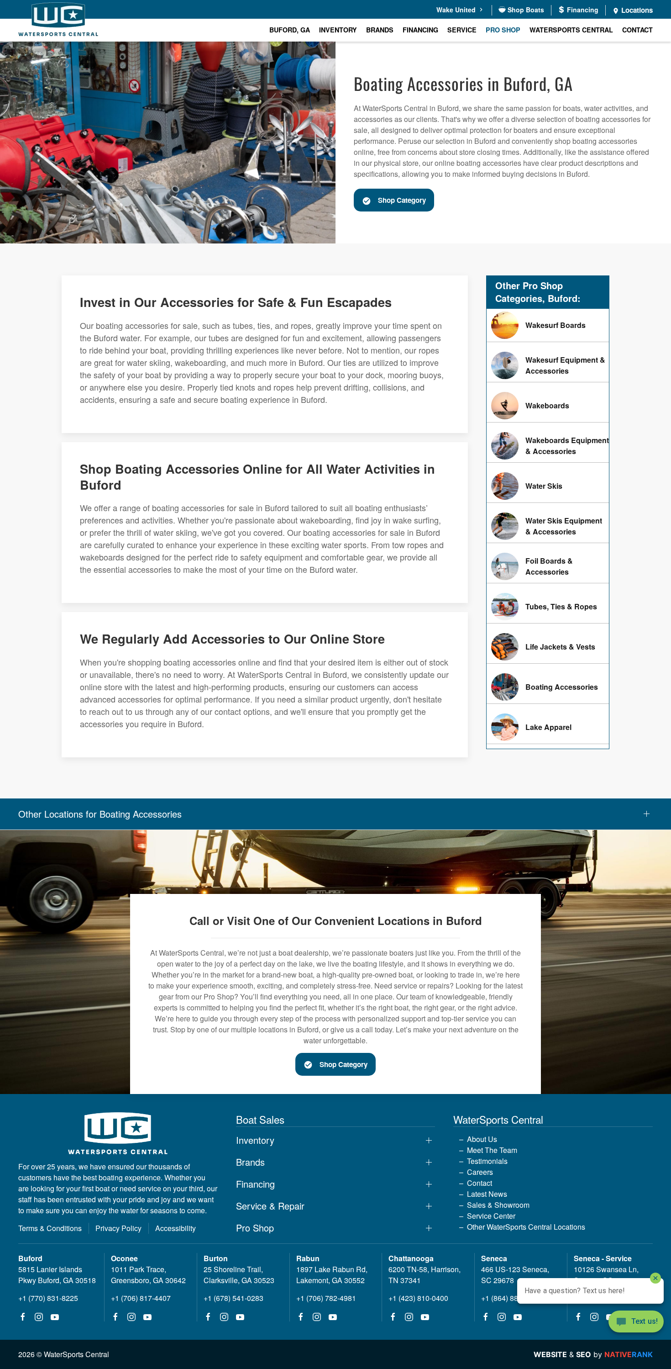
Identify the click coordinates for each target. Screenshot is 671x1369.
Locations (636, 10)
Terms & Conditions (50, 1228)
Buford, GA (289, 29)
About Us (482, 1139)
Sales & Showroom (498, 1205)
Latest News (487, 1194)
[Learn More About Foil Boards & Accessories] (548, 566)
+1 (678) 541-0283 (233, 1298)
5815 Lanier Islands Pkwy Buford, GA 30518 (57, 1274)
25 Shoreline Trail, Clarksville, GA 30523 (239, 1274)
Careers (480, 1172)
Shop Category (402, 200)
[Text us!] (636, 1322)
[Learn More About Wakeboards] (548, 405)
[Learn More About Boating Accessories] (548, 687)
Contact (637, 29)
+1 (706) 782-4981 (326, 1298)
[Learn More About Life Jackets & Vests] (548, 646)
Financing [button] (255, 1184)
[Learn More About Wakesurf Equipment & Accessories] (548, 365)
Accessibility (175, 1228)
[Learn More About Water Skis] (548, 486)
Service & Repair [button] (270, 1206)
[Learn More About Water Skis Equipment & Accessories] (548, 526)
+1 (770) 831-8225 (48, 1298)
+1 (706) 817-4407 (141, 1298)
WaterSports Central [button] (571, 29)
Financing (420, 29)
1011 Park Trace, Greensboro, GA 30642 (148, 1274)
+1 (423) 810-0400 (418, 1298)
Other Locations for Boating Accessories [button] (100, 814)
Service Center (491, 1215)
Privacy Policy (118, 1228)
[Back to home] (58, 21)
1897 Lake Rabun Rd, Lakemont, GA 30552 (331, 1274)
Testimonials (487, 1161)
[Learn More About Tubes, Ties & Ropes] (548, 606)
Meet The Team (492, 1150)
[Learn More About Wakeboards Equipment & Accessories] (548, 445)
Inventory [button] (338, 29)
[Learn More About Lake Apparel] (548, 727)
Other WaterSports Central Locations (526, 1226)
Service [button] (462, 29)
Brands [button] (379, 29)
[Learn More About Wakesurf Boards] (548, 325)
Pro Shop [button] (503, 29)
